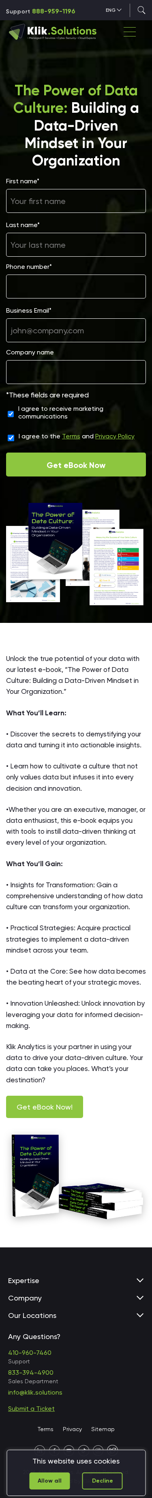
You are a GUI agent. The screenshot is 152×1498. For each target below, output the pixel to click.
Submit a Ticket (31, 1408)
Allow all (50, 1480)
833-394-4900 (31, 1372)
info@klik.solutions (35, 1392)
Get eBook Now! (45, 1107)
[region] (76, 1473)
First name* (22, 181)
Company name (30, 352)
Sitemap (103, 1429)
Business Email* (28, 310)
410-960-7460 (29, 1352)
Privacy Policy (115, 436)
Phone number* (29, 266)
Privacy (72, 1429)
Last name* (23, 225)
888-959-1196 (53, 11)
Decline (102, 1480)
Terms (71, 436)
